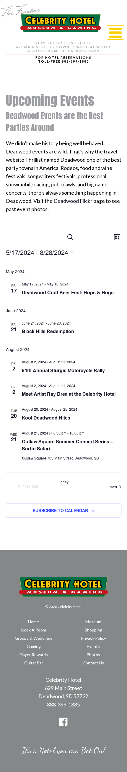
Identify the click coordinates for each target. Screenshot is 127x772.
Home (33, 621)
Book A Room (33, 629)
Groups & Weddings (33, 638)
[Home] (60, 17)
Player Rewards (33, 654)
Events (93, 646)
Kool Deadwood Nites (46, 417)
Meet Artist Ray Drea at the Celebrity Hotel (68, 393)
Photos (93, 654)
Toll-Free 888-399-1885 (63, 61)
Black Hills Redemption (48, 331)
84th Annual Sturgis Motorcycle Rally (63, 370)
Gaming (34, 646)
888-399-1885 (63, 704)
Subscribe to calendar (60, 510)
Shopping (93, 629)
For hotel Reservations (63, 57)
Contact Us (93, 662)
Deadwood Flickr (72, 201)
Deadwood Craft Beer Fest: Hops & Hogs (68, 292)
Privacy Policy (93, 638)
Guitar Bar (33, 662)
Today (64, 481)
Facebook (63, 722)
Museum (93, 621)
